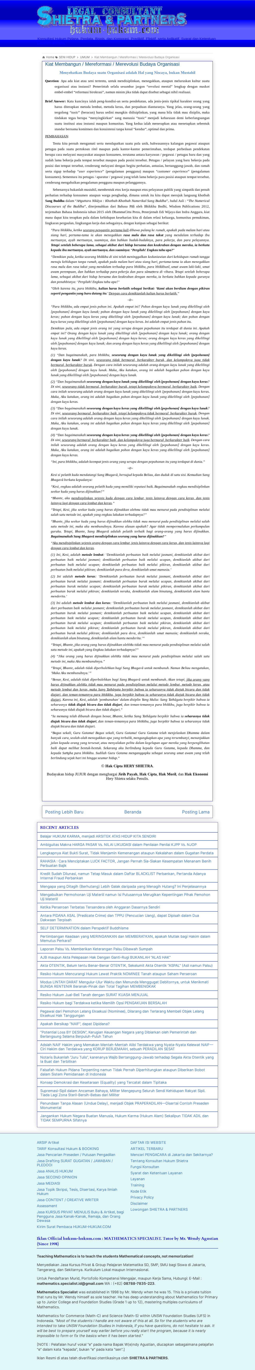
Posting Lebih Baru (64, 811)
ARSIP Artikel (48, 1142)
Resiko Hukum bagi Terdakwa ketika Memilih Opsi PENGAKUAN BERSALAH (103, 1003)
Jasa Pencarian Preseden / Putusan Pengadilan (76, 1155)
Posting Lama (196, 811)
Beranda (132, 811)
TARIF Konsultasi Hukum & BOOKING (68, 1149)
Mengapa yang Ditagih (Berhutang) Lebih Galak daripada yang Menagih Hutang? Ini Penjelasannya (123, 886)
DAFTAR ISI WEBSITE (148, 1142)
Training (137, 1185)
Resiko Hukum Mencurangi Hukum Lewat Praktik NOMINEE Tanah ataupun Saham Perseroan (118, 974)
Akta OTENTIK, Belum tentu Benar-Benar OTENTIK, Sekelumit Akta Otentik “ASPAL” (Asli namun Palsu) (126, 965)
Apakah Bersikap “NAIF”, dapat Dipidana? (75, 1024)
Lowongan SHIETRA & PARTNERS (159, 1209)
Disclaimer (139, 1203)
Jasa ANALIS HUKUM (55, 1171)
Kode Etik (138, 1191)
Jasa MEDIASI (48, 1183)
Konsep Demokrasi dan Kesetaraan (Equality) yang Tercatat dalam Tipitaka (103, 1082)
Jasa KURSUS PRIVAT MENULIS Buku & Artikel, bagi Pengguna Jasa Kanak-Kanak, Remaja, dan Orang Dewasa (80, 1216)
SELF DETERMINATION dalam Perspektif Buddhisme (84, 928)
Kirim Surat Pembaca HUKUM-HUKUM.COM (74, 1227)
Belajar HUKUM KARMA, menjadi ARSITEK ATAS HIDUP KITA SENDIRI (98, 836)
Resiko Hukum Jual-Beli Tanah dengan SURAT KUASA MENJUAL (94, 995)
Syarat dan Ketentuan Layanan (156, 1173)
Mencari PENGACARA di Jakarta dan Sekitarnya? (171, 1155)
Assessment (47, 1206)
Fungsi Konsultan (144, 1167)
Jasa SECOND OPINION (57, 1177)
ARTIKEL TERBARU (146, 1149)
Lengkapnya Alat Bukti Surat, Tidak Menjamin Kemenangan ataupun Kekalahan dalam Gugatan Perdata (127, 853)
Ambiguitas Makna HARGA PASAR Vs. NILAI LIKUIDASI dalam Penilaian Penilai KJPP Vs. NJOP (118, 845)
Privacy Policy (142, 1197)
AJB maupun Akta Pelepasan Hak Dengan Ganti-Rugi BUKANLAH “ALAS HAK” (105, 957)
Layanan (137, 1179)
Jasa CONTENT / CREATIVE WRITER (68, 1200)
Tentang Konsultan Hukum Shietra (159, 1161)
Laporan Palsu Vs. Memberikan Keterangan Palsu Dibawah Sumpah (96, 949)
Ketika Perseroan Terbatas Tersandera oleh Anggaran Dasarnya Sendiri (100, 907)
